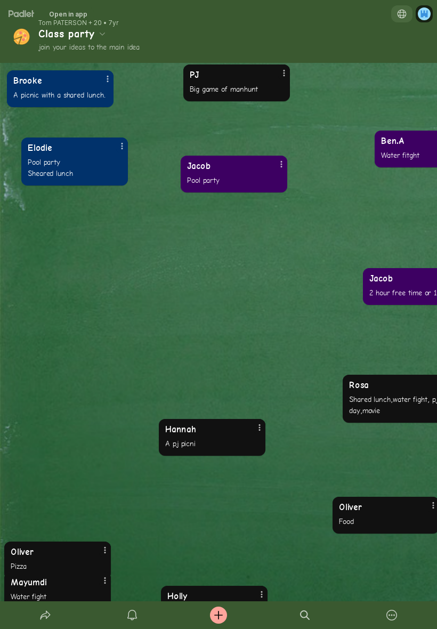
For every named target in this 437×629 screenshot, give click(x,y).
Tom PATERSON (62, 23)
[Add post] (218, 615)
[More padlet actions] (391, 615)
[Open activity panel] (132, 615)
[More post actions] (252, 432)
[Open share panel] (45, 615)
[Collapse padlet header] (102, 33)
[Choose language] (401, 13)
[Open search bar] (304, 615)
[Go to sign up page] (424, 13)
